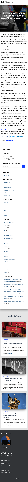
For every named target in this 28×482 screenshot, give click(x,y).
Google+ (5, 205)
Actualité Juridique (8, 222)
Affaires (5, 227)
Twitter (5, 212)
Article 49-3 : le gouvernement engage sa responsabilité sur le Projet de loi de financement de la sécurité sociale (14, 291)
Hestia (8, 478)
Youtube (5, 215)
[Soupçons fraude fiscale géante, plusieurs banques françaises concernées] (14, 401)
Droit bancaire (7, 233)
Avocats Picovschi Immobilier (10, 185)
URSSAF (5, 272)
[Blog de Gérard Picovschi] (8, 2)
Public (5, 261)
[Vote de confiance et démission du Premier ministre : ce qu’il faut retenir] (14, 329)
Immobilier (6, 248)
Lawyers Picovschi (7, 195)
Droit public (6, 240)
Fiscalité (5, 246)
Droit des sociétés (8, 238)
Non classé (6, 251)
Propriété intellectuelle (9, 259)
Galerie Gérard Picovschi (9, 190)
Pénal (5, 256)
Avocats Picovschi (7, 182)
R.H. (4, 264)
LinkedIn (5, 210)
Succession (6, 269)
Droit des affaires (7, 235)
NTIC (5, 254)
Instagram (6, 207)
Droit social (6, 243)
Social (5, 267)
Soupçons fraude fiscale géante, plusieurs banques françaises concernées (12, 415)
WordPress (18, 478)
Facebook (6, 202)
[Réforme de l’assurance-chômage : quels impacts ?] (14, 366)
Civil (5, 230)
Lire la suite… (10, 353)
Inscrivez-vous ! (7, 175)
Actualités (9, 140)
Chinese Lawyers (7, 187)
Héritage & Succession (8, 192)
